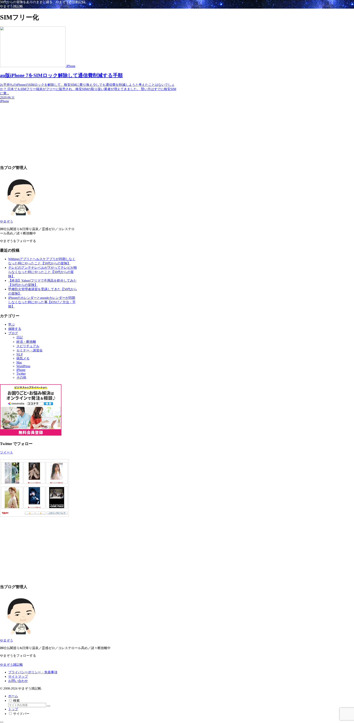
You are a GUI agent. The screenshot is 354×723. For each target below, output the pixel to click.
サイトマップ (18, 676)
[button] (48, 706)
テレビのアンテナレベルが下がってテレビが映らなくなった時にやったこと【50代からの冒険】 (42, 272)
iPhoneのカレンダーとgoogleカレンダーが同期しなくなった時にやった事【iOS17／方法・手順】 (42, 302)
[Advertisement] (88, 132)
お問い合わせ (18, 681)
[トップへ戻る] (1, 722)
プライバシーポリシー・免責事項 (32, 672)
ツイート (6, 452)
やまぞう (6, 221)
